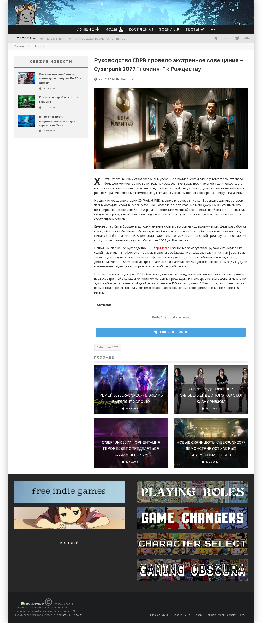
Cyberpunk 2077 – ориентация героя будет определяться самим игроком (131, 448)
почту (79, 615)
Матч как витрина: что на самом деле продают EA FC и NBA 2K (82, 39)
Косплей (139, 29)
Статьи (178, 615)
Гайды (188, 615)
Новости (22, 38)
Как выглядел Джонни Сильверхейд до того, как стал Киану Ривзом (211, 395)
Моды (112, 29)
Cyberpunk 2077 (108, 347)
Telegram (224, 38)
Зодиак (167, 29)
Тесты (193, 29)
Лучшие (86, 29)
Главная (19, 46)
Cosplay (231, 615)
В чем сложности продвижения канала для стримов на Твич (57, 121)
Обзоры (199, 615)
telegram (61, 615)
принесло (162, 248)
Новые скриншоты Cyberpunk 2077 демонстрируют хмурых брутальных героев (211, 448)
